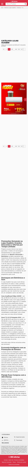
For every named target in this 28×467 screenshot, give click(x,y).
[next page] (21, 49)
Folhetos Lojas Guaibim (10, 7)
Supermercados (20, 437)
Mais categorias (5, 442)
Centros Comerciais (7, 440)
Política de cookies (21, 462)
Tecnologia (19, 440)
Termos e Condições (19, 460)
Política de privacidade (14, 464)
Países (14, 462)
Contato (6, 460)
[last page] (24, 49)
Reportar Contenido (7, 462)
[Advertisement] (14, 23)
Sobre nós (10, 460)
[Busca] (25, 4)
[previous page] (6, 49)
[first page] (3, 49)
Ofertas (19, 7)
